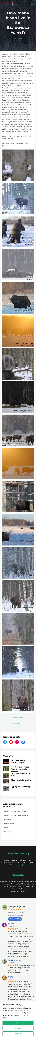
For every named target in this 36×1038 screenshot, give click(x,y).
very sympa (12, 976)
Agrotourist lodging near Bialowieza (16, 815)
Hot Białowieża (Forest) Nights (18, 761)
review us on (14, 919)
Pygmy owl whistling (21, 787)
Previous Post (18, 717)
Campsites (7, 819)
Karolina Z (11, 924)
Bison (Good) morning (21, 780)
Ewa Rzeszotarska (14, 960)
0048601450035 (11, 862)
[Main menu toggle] (32, 4)
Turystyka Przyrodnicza (18, 906)
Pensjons (7, 831)
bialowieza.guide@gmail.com (20, 865)
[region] (18, 1019)
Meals (6, 827)
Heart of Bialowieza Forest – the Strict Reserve (20, 769)
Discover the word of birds (20, 774)
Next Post (18, 723)
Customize (18, 1028)
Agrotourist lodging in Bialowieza (15, 811)
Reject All (18, 1034)
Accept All (18, 1023)
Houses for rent (9, 823)
